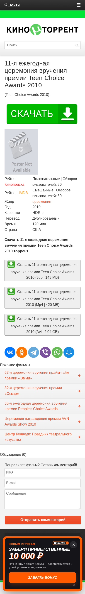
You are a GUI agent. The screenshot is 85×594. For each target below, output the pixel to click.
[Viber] (45, 352)
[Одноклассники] (21, 352)
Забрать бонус (42, 577)
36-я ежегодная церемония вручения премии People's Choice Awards (36, 406)
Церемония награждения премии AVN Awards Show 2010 (37, 421)
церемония (41, 201)
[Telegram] (33, 352)
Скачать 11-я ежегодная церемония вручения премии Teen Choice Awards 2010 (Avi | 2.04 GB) (44, 325)
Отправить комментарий (43, 520)
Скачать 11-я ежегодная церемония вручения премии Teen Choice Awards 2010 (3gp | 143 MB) (44, 271)
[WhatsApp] (57, 352)
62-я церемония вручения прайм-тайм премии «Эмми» (37, 375)
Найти (76, 45)
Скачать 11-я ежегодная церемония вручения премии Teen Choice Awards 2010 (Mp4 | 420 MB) (44, 298)
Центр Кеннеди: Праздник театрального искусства (38, 437)
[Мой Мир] (68, 352)
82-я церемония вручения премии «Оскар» (33, 391)
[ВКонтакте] (10, 352)
